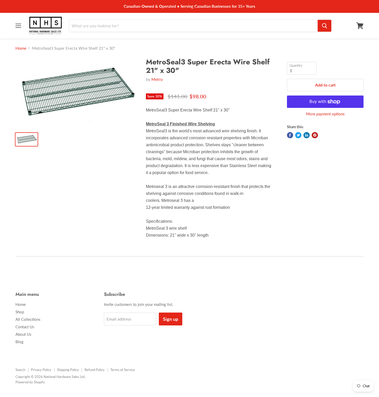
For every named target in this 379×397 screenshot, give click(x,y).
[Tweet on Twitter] (298, 135)
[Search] (324, 26)
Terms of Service (122, 370)
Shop (19, 311)
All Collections (27, 319)
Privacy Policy (41, 370)
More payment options (325, 114)
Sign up (170, 319)
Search (20, 370)
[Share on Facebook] (290, 135)
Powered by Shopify (30, 382)
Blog (19, 341)
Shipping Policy (68, 370)
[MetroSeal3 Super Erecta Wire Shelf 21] (76, 93)
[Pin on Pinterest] (315, 135)
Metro (157, 79)
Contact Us (24, 326)
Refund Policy (95, 370)
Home (20, 48)
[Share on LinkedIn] (306, 135)
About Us (23, 334)
